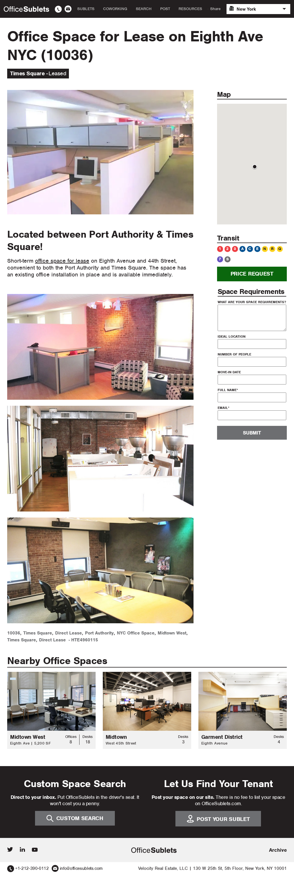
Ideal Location (231, 336)
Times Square (37, 633)
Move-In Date (229, 372)
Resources (190, 9)
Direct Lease (68, 633)
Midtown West (172, 633)
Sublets (85, 9)
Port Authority (99, 633)
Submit (252, 433)
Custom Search (79, 818)
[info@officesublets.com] (68, 8)
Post (165, 9)
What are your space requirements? (252, 302)
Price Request (252, 273)
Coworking (115, 9)
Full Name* (228, 390)
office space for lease (62, 260)
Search (144, 9)
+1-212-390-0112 (32, 868)
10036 (13, 633)
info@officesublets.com (81, 868)
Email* (223, 407)
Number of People (234, 354)
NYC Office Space (135, 633)
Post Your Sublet (223, 819)
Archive (278, 850)
